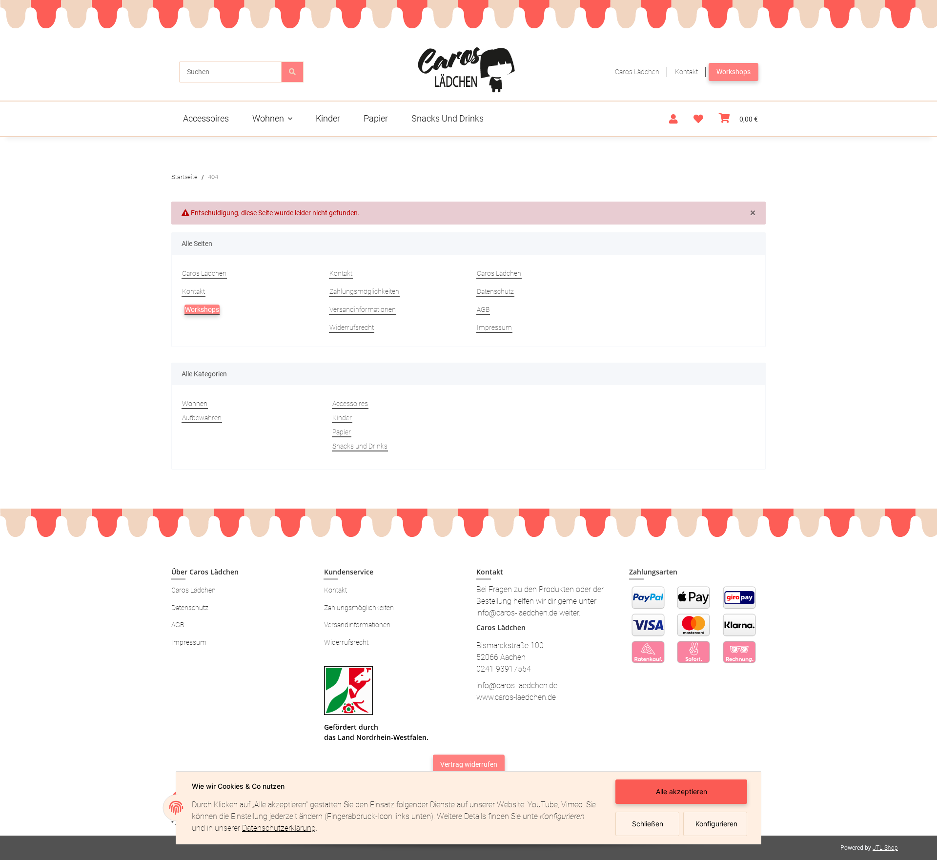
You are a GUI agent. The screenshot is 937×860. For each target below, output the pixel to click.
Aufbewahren (202, 418)
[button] (673, 119)
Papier (341, 432)
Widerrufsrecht (351, 327)
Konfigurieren (716, 823)
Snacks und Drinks (359, 446)
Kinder (342, 418)
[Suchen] (292, 72)
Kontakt (686, 72)
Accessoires (350, 404)
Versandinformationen (362, 309)
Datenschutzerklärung (279, 828)
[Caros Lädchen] (467, 69)
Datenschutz (495, 291)
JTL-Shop (885, 847)
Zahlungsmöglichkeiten (364, 291)
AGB (483, 309)
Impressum (494, 327)
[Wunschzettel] (698, 119)
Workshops (733, 72)
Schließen (647, 823)
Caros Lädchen (637, 72)
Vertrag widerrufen (468, 764)
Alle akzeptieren (681, 791)
